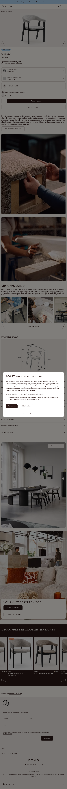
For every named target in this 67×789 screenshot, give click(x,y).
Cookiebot (34, 413)
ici (38, 399)
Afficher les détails (26, 406)
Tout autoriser (12, 406)
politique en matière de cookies (41, 397)
